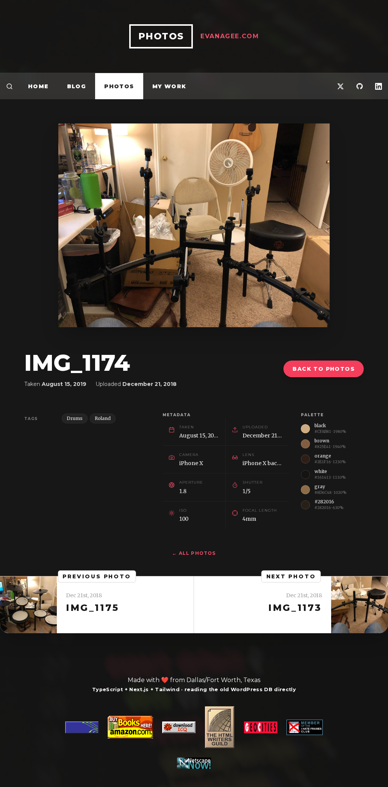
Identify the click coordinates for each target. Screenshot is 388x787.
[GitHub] (359, 86)
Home (38, 86)
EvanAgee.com (229, 36)
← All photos (194, 553)
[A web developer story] (194, 737)
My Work (169, 86)
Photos (119, 86)
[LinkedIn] (378, 86)
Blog (76, 86)
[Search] (9, 86)
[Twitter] (340, 86)
